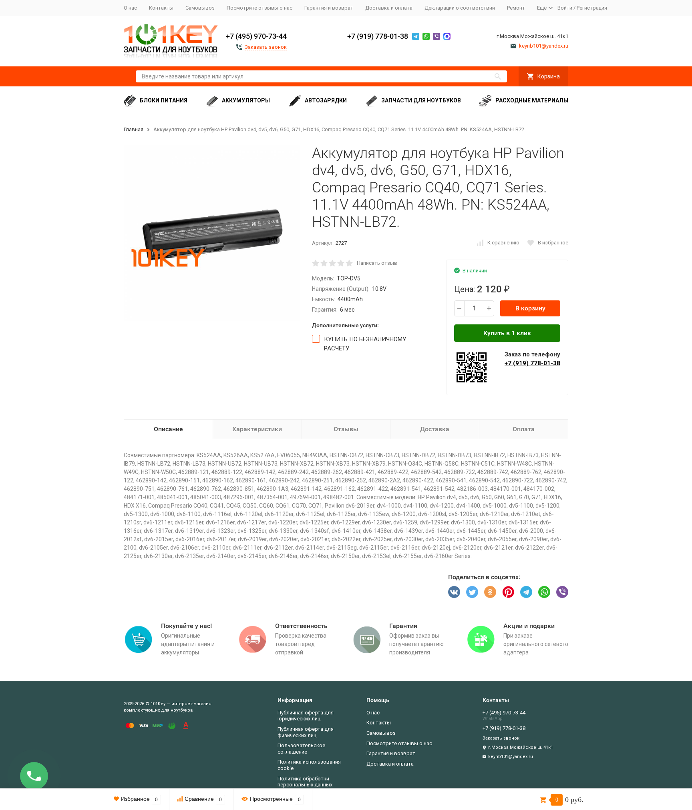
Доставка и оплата (388, 8)
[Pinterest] (508, 592)
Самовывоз (200, 8)
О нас (130, 8)
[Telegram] (526, 592)
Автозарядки (326, 100)
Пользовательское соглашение (301, 748)
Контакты (161, 8)
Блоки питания (163, 100)
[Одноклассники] (490, 592)
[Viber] (562, 592)
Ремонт (516, 8)
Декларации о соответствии (459, 8)
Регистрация (592, 8)
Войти (564, 8)
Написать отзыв (377, 263)
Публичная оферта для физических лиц (306, 732)
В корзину (530, 308)
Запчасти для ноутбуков (421, 100)
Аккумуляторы (246, 100)
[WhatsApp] (544, 592)
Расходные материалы (531, 100)
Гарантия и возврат (328, 8)
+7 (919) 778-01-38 (377, 36)
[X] (472, 592)
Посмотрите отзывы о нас (259, 8)
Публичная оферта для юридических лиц (306, 716)
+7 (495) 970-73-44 (256, 36)
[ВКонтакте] (454, 592)
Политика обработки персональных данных (305, 782)
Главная (133, 129)
